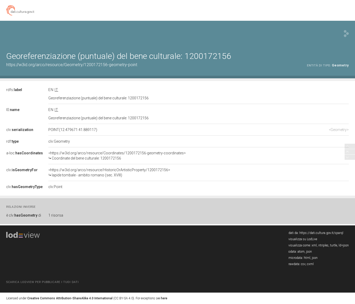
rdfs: (14, 90)
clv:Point (55, 187)
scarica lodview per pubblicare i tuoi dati (42, 282)
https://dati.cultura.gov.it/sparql (321, 233)
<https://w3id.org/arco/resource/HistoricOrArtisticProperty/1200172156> (109, 172)
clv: (19, 130)
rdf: (12, 141)
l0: (12, 110)
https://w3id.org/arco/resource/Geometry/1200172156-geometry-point (71, 64)
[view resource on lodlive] (346, 33)
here (164, 298)
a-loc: (24, 153)
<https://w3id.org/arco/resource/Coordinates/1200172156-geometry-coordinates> (117, 155)
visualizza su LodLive (302, 239)
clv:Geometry (59, 141)
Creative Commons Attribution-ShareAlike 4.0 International (70, 298)
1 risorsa (55, 215)
